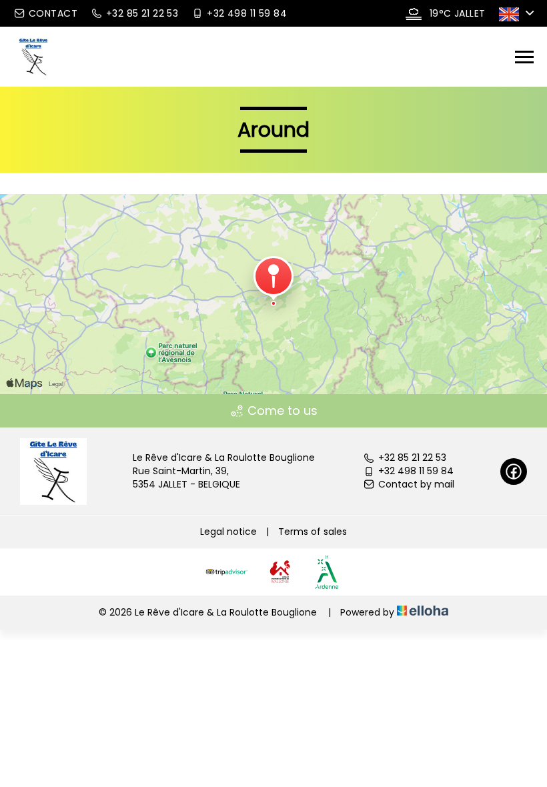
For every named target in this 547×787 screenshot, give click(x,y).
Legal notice (228, 531)
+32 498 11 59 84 (416, 471)
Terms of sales (312, 531)
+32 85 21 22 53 (412, 458)
